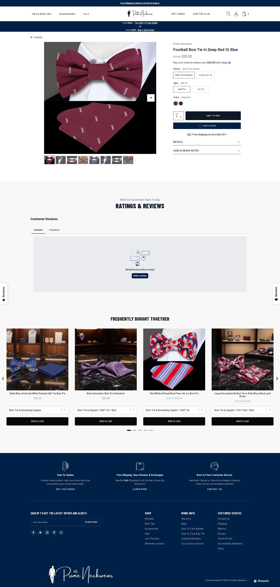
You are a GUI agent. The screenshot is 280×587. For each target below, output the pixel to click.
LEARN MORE (140, 489)
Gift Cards (178, 13)
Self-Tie (182, 89)
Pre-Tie (200, 89)
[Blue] (181, 103)
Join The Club (201, 13)
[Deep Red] (175, 103)
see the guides (65, 489)
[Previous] (3, 378)
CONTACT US (214, 489)
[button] (42, 13)
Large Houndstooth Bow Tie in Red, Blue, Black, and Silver (243, 395)
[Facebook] (33, 532)
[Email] (61, 532)
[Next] (277, 378)
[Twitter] (40, 532)
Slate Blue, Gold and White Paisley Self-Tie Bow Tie (37, 393)
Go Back (38, 37)
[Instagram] (47, 532)
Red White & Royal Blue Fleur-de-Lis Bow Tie (174, 393)
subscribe (91, 522)
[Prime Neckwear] (140, 13)
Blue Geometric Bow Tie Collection (106, 393)
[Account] (236, 14)
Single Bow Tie (205, 75)
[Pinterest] (54, 532)
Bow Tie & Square (183, 75)
